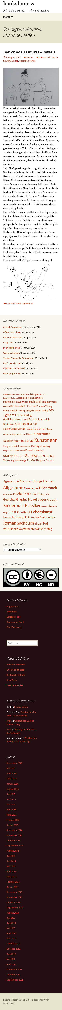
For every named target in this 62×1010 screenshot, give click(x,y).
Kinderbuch (42, 434)
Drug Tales (8, 342)
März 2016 (12, 778)
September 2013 (15, 907)
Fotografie (44, 494)
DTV (51, 410)
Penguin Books (8, 451)
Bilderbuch (48, 487)
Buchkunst (21, 494)
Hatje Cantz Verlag (14, 429)
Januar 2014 (12, 886)
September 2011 (15, 979)
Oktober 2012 (13, 948)
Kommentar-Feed (15, 621)
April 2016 (11, 773)
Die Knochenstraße (12, 337)
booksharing (8, 494)
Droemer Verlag (40, 410)
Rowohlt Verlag (10, 60)
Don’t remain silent (12, 363)
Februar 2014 (13, 881)
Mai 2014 (11, 866)
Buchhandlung (37, 401)
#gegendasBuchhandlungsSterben (28, 481)
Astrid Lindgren (32, 394)
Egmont (9, 415)
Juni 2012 (11, 953)
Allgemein (13, 487)
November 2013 (14, 897)
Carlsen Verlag (44, 406)
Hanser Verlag (29, 424)
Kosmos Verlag (23, 441)
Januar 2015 (12, 825)
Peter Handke (20, 451)
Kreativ (52, 506)
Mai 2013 (11, 928)
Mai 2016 (11, 768)
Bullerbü (6, 406)
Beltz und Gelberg (10, 398)
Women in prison (11, 352)
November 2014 (14, 835)
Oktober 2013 (13, 902)
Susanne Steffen (27, 60)
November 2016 (14, 763)
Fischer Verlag (23, 415)
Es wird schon (21, 706)
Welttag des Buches (42, 460)
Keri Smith (7, 434)
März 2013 (12, 938)
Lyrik (15, 517)
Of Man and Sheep (12, 332)
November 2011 (14, 969)
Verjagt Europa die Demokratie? (19, 358)
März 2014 (12, 876)
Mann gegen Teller (12, 373)
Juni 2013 (11, 922)
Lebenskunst (41, 511)
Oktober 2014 (13, 840)
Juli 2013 (11, 917)
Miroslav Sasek (25, 446)
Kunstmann (46, 440)
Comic (34, 494)
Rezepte (51, 517)
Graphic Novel (26, 499)
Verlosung (8, 460)
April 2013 (11, 933)
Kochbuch (44, 506)
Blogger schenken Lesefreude (30, 397)
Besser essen (31, 488)
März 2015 (12, 814)
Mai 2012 (11, 959)
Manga (21, 517)
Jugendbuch (47, 499)
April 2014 (11, 871)
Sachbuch (25, 523)
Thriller (46, 456)
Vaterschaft (10, 529)
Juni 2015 (11, 799)
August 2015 (13, 788)
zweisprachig (43, 529)
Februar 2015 (13, 819)
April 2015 (11, 809)
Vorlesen (17, 460)
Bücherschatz (18, 406)
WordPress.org (14, 627)
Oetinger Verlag (40, 446)
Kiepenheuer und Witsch (22, 434)
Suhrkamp (34, 455)
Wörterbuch (26, 529)
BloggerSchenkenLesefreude (15, 401)
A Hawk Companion (12, 327)
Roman (29, 57)
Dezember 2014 (14, 830)
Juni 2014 (11, 861)
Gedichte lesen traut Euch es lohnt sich (26, 419)
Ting (52, 456)
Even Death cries (11, 347)
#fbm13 (6, 394)
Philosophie (32, 517)
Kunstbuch (24, 512)
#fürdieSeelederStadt (17, 394)
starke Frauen (14, 455)
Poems (43, 517)
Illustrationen (36, 428)
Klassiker (8, 440)
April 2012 (11, 964)
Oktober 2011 (13, 974)
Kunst (12, 512)
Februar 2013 (13, 943)
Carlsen (31, 406)
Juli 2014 (11, 855)
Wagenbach (26, 460)
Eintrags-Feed (14, 616)
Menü (6, 16)
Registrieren (13, 606)
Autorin (43, 394)
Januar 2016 (12, 783)
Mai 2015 (11, 804)
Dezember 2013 (14, 892)
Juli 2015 (11, 794)
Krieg (5, 513)
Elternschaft (45, 57)
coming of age (25, 410)
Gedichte (9, 499)
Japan (55, 57)
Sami (9, 729)
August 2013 (13, 912)
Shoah (38, 523)
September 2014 (15, 845)
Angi (9, 720)
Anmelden (12, 611)
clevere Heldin (10, 410)
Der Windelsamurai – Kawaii (29, 52)
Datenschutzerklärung (14, 999)
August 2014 (13, 850)
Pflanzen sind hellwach (14, 368)
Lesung (7, 517)
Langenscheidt (11, 446)
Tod (45, 523)
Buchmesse (52, 401)
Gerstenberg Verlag (11, 424)
